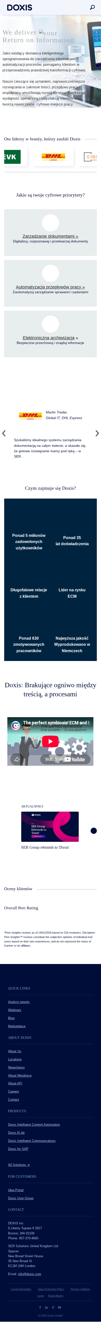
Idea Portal (16, 1190)
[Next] (95, 433)
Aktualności (32, 806)
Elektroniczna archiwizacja (49, 337)
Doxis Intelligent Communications (32, 1141)
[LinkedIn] (47, 1307)
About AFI (15, 1083)
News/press (16, 1067)
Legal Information (21, 1289)
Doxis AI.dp (16, 1133)
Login (41, 1295)
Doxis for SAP (18, 1149)
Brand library (55, 1295)
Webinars (14, 1010)
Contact (13, 1099)
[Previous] (5, 433)
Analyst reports (19, 1002)
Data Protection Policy (51, 1289)
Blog (11, 1018)
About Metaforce (20, 1075)
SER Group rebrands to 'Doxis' (45, 847)
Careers (13, 1091)
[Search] (92, 7)
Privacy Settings (80, 1289)
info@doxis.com (29, 1274)
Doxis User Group (20, 1198)
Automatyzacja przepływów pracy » (50, 287)
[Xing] (53, 1307)
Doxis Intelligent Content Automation (34, 1124)
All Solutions (19, 1165)
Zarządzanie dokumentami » (50, 236)
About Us (14, 1051)
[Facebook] (40, 1307)
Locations (15, 1059)
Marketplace (16, 1026)
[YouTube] (59, 1307)
